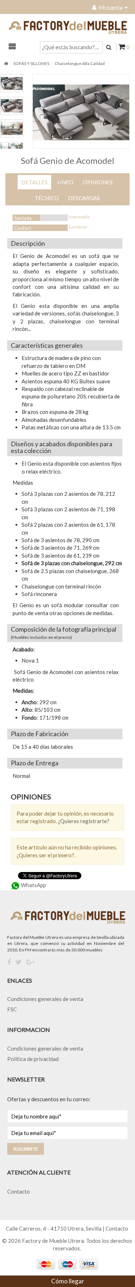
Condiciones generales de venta (45, 999)
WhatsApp (33, 885)
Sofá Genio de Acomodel (67, 160)
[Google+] (30, 962)
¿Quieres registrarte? (83, 821)
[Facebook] (9, 962)
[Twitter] (18, 962)
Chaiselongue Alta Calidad (80, 63)
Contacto (18, 1191)
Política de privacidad (33, 1059)
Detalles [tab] (34, 182)
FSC (12, 1009)
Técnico (47, 198)
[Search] (108, 47)
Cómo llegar (67, 1281)
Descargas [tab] (84, 198)
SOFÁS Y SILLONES (31, 63)
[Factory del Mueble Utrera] (67, 27)
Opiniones (98, 182)
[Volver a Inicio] (6, 63)
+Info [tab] (65, 182)
